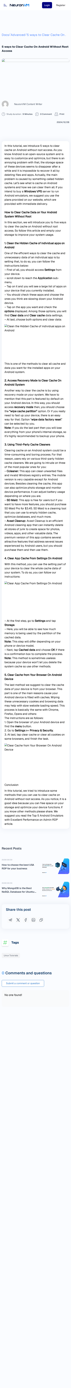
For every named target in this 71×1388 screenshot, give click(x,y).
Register (60, 5)
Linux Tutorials (11, 955)
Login (47, 5)
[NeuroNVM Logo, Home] (19, 5)
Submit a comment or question (23, 983)
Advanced (18, 35)
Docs (5, 35)
